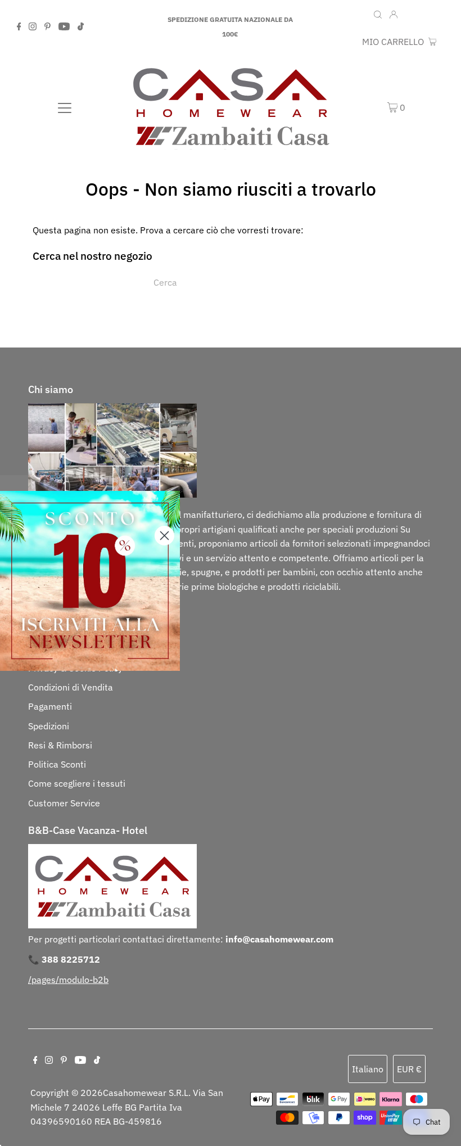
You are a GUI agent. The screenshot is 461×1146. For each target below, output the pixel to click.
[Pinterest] (47, 26)
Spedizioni (48, 726)
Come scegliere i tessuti (76, 783)
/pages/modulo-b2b (68, 979)
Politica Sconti (57, 764)
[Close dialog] (164, 535)
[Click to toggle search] (378, 13)
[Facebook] (19, 26)
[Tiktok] (81, 26)
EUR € (431, 14)
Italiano (367, 1069)
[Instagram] (32, 26)
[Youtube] (64, 26)
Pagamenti (50, 706)
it (409, 14)
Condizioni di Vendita (70, 687)
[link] (90, 581)
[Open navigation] (65, 107)
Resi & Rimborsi (60, 745)
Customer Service (64, 803)
